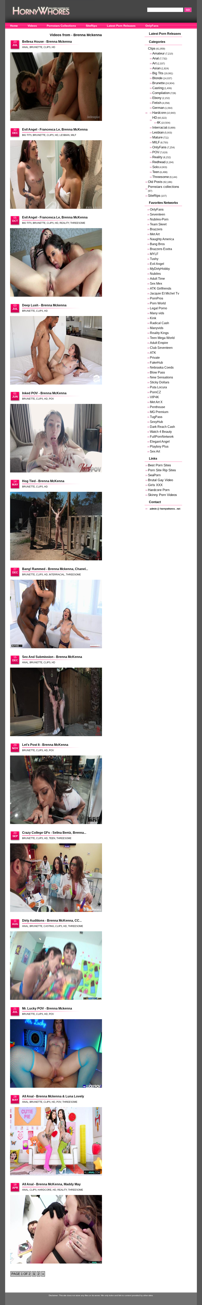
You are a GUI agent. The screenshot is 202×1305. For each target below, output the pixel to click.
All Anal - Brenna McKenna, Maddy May (51, 1184)
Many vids (157, 313)
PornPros (156, 298)
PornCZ (155, 392)
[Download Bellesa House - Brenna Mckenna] (56, 86)
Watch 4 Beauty (161, 431)
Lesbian (65, 135)
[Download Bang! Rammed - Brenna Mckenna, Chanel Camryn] (56, 614)
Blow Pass (157, 372)
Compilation (161, 93)
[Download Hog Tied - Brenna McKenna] (56, 526)
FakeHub (156, 362)
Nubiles (155, 273)
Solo (155, 167)
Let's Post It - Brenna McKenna (45, 744)
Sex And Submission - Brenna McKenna (52, 657)
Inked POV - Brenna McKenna (44, 393)
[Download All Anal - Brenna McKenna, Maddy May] (56, 1229)
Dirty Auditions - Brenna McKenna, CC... (52, 920)
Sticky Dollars (159, 382)
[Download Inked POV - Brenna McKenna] (56, 438)
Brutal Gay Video (160, 480)
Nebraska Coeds (162, 367)
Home (14, 25)
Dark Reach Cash (162, 426)
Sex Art (155, 451)
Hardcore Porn (158, 490)
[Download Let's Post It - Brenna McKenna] (56, 790)
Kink (153, 318)
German (158, 108)
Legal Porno (158, 308)
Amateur (158, 53)
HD (53, 47)
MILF (73, 135)
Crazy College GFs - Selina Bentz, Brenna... (54, 832)
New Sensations (161, 377)
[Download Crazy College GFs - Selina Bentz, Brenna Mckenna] (56, 878)
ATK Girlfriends (160, 288)
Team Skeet (158, 224)
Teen (52, 838)
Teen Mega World (162, 338)
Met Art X (156, 402)
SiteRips (91, 25)
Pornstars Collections (61, 25)
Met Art (155, 234)
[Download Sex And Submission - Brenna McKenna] (56, 702)
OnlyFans (151, 25)
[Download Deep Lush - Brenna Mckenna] (56, 350)
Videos (32, 25)
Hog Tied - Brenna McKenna (43, 481)
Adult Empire (159, 342)
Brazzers (156, 229)
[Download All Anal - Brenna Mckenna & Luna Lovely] (56, 1141)
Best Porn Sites (159, 465)
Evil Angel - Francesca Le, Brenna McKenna (55, 129)
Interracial (57, 574)
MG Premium (159, 412)
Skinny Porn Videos (162, 495)
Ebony (157, 98)
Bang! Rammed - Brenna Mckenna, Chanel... (55, 569)
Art (154, 63)
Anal (25, 47)
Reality (64, 223)
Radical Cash (159, 323)
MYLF (154, 254)
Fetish (156, 103)
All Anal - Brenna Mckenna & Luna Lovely (53, 1096)
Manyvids (156, 328)
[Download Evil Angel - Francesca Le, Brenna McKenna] (56, 174)
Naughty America (162, 239)
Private (155, 357)
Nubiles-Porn (159, 219)
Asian (156, 68)
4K (159, 122)
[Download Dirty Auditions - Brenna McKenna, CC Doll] (56, 965)
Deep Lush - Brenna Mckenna (44, 305)
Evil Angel (157, 263)
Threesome (77, 223)
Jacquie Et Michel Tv (164, 293)
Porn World (158, 303)
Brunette (36, 47)
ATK (153, 352)
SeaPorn (154, 475)
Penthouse (157, 407)
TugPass (156, 417)
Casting (49, 926)
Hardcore (44, 1189)
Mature (157, 137)
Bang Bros (157, 244)
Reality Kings (159, 333)
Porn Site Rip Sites (162, 470)
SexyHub (156, 421)
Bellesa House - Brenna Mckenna (47, 41)
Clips (47, 47)
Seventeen (157, 214)
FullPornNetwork (162, 436)
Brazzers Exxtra (161, 249)
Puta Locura (158, 387)
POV (51, 398)
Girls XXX (155, 485)
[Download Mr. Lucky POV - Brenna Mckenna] (56, 1053)
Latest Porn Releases (121, 25)
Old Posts (155, 182)
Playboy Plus (159, 446)
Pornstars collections (163, 187)
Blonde (157, 78)
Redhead (158, 162)
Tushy (154, 259)
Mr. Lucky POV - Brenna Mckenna (47, 1008)
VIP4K (154, 397)
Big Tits (27, 135)
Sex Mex (156, 283)
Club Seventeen (161, 347)
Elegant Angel (160, 441)
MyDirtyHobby (160, 268)
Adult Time (157, 278)
